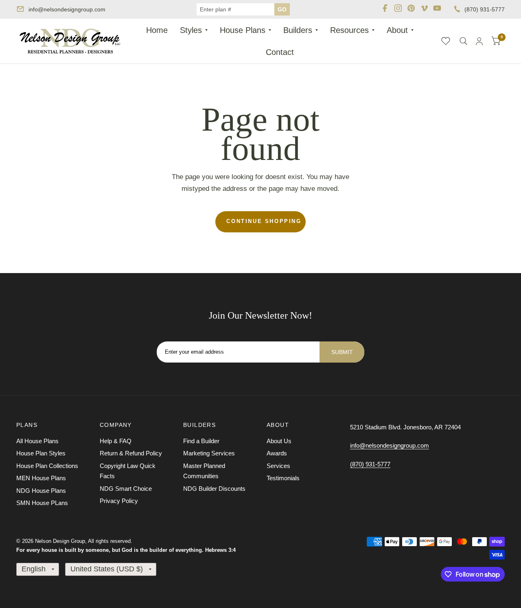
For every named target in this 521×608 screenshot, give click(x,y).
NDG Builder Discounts (214, 488)
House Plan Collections (47, 465)
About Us (279, 440)
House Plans (242, 30)
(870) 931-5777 (484, 9)
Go (282, 9)
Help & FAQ (115, 440)
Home (157, 30)
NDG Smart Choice (126, 488)
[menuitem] (157, 30)
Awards (277, 453)
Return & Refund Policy (131, 453)
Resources (349, 30)
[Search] (463, 41)
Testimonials (283, 478)
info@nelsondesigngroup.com (66, 9)
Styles (191, 30)
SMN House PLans (42, 502)
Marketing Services (209, 453)
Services (278, 465)
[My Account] (479, 41)
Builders (297, 30)
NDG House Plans (41, 490)
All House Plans (37, 440)
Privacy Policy (119, 500)
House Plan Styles (41, 453)
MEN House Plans (41, 478)
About (397, 30)
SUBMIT (342, 352)
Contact (280, 52)
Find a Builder (201, 440)
